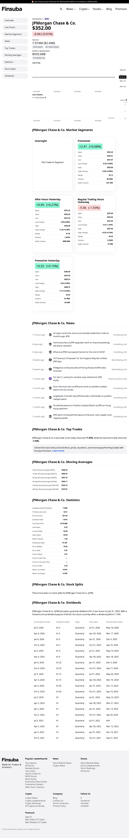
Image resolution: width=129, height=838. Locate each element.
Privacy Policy (59, 806)
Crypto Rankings (33, 803)
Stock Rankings (88, 768)
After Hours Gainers (34, 787)
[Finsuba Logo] (12, 9)
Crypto (83, 9)
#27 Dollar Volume (52, 47)
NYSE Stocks (31, 776)
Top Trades (10, 48)
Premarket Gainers (34, 784)
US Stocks (37, 19)
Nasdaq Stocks (32, 768)
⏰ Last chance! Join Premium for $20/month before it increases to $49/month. (64, 2)
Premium (121, 9)
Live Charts (10, 27)
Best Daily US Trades (35, 819)
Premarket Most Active (36, 781)
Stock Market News (62, 763)
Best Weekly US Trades (36, 822)
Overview (9, 20)
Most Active (30, 779)
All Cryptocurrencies (34, 806)
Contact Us (58, 800)
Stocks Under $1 (33, 773)
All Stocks (29, 765)
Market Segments (13, 34)
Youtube (85, 803)
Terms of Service (61, 803)
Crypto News (59, 765)
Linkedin (85, 806)
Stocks (97, 9)
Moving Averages (13, 55)
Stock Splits (10, 69)
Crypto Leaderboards (35, 800)
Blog (109, 9)
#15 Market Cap (39, 58)
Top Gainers (31, 763)
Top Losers (30, 771)
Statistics (9, 62)
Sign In (28, 817)
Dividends (9, 75)
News (70, 9)
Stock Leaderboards (90, 765)
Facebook (85, 800)
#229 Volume (38, 47)
